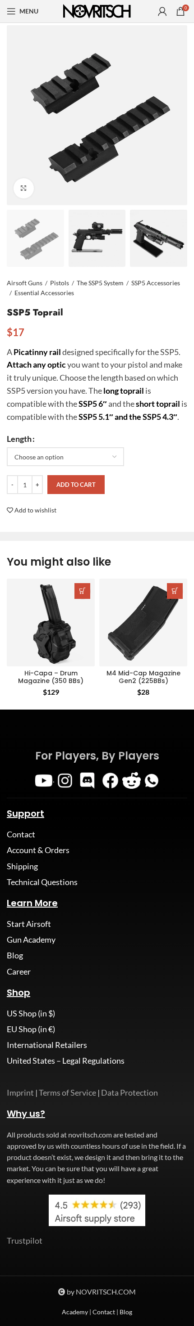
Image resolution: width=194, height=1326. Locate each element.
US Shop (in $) (31, 1013)
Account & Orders (38, 850)
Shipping (22, 866)
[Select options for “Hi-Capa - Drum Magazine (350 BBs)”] (82, 591)
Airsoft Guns (24, 283)
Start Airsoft (29, 924)
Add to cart (76, 484)
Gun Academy (31, 939)
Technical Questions (42, 882)
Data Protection (129, 1092)
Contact (21, 834)
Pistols (59, 283)
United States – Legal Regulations (66, 1060)
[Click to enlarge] (24, 188)
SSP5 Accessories (155, 283)
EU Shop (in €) (31, 1029)
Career (19, 971)
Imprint (20, 1092)
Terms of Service (67, 1092)
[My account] (162, 11)
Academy (75, 1312)
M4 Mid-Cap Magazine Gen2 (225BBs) (143, 677)
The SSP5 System (100, 283)
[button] (175, 591)
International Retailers (47, 1045)
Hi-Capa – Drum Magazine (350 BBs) (50, 677)
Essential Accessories (44, 293)
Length (19, 439)
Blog (15, 955)
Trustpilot (24, 1240)
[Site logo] (97, 10)
